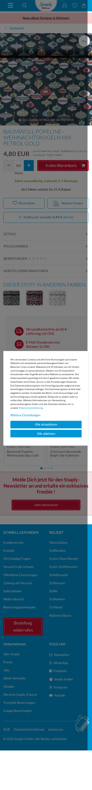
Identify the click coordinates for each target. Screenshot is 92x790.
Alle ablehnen (46, 433)
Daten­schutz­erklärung (31, 407)
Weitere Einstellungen (25, 415)
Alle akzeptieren (46, 424)
